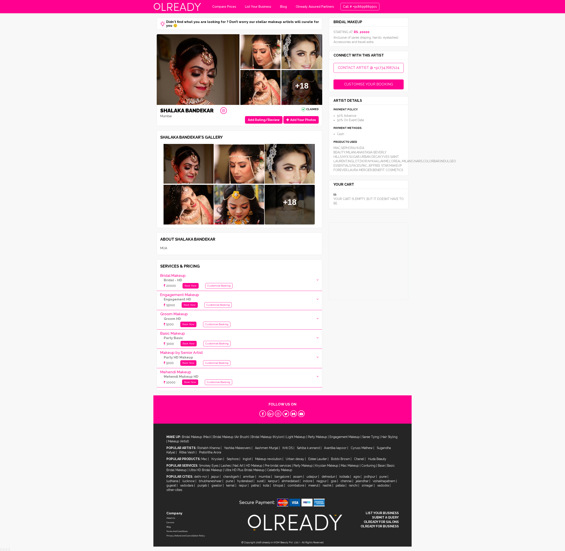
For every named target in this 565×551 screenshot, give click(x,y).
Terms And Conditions (177, 531)
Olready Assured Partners (315, 6)
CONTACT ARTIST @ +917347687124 (368, 68)
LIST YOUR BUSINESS (382, 513)
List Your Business (258, 6)
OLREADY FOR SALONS (381, 522)
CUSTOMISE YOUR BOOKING (368, 84)
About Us (170, 518)
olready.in (267, 542)
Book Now (191, 285)
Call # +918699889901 (360, 6)
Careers (170, 522)
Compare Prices (224, 6)
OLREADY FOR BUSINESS (380, 526)
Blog (283, 6)
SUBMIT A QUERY (385, 517)
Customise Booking (219, 285)
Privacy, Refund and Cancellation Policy (185, 536)
